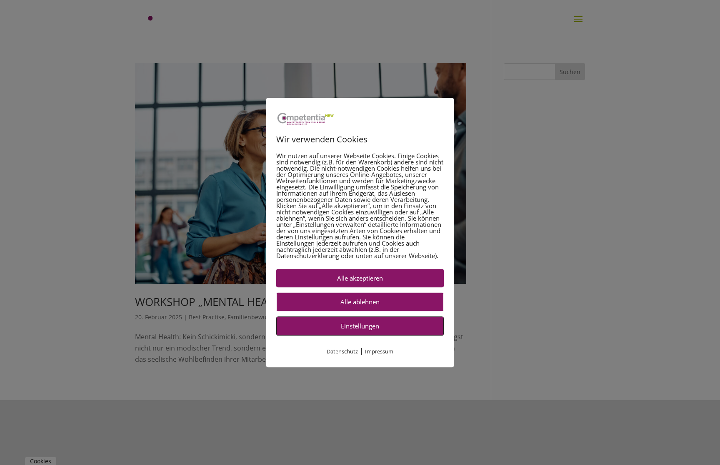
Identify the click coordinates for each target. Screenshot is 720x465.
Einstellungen (360, 326)
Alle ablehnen (360, 302)
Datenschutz (342, 351)
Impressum (379, 351)
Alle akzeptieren (360, 278)
